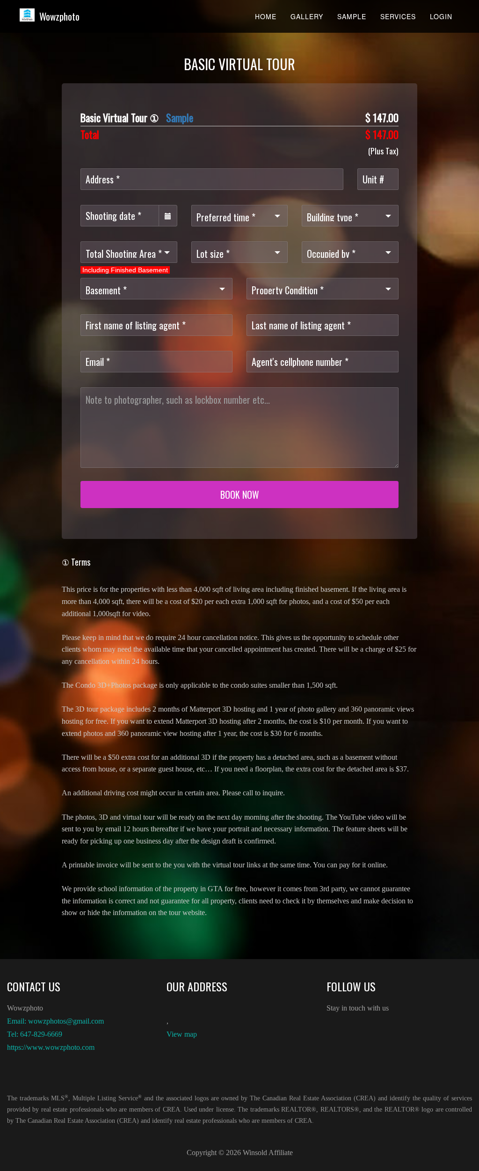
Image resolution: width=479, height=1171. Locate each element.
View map (182, 1034)
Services (398, 16)
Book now (239, 494)
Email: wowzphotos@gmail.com (55, 1021)
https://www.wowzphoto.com (50, 1047)
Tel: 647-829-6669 (34, 1034)
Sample (351, 16)
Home (265, 16)
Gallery (306, 16)
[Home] (31, 15)
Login (441, 16)
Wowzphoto (59, 16)
